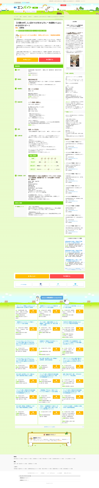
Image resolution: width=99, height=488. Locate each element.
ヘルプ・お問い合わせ (76, 4)
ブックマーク (75, 285)
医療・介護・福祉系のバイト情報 (20, 463)
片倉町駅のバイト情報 (37, 458)
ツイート (58, 285)
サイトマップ (83, 4)
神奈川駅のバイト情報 (47, 458)
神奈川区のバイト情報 (18, 458)
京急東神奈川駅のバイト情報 (58, 458)
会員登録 (63, 5)
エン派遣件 (18, 2)
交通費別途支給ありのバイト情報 (34, 468)
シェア (41, 285)
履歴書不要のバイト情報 (57, 468)
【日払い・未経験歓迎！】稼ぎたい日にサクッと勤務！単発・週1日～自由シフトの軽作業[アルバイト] (49, 407)
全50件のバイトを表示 (49, 426)
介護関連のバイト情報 (32, 463)
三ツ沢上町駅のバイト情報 (70, 458)
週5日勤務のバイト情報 (68, 468)
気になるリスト (20, 11)
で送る (23, 284)
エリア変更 (41, 7)
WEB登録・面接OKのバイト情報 (20, 468)
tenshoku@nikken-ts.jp (73, 147)
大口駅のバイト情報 (28, 458)
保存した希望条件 (32, 11)
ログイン (68, 5)
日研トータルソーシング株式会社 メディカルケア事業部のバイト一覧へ (74, 269)
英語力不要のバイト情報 (47, 468)
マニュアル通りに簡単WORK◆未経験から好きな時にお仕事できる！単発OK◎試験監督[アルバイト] (49, 376)
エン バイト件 (25, 2)
